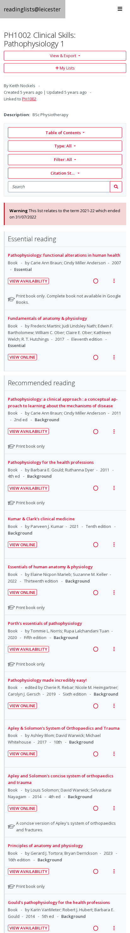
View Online (22, 357)
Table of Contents (63, 132)
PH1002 (29, 99)
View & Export (63, 55)
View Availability (28, 281)
